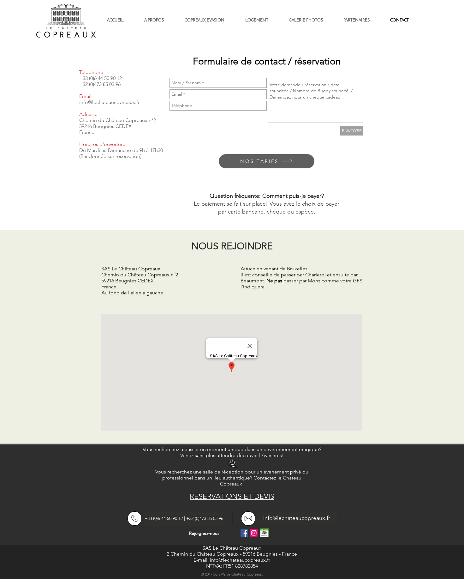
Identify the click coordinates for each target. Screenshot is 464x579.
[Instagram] (254, 533)
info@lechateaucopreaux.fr (109, 102)
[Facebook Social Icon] (244, 533)
